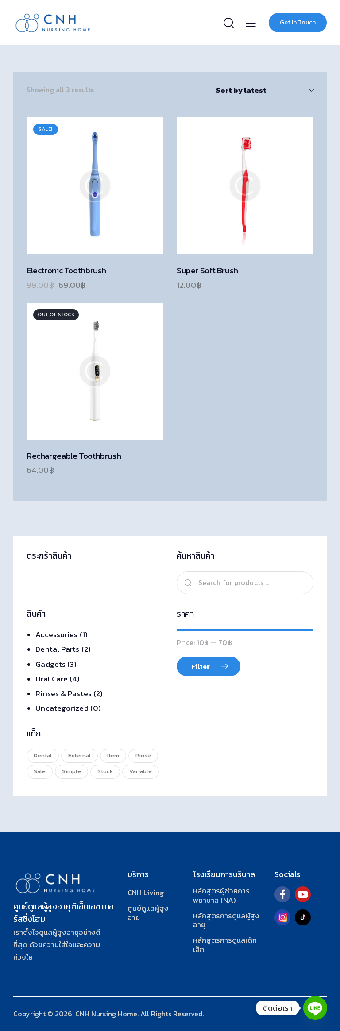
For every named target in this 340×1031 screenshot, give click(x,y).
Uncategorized (61, 708)
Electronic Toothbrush (66, 270)
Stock (105, 771)
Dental (43, 755)
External (79, 755)
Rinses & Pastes (63, 693)
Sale (40, 771)
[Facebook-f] (282, 894)
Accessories (56, 634)
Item (113, 755)
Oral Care (51, 679)
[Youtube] (303, 894)
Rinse (143, 755)
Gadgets (50, 664)
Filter (200, 666)
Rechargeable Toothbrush (74, 456)
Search (187, 582)
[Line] (315, 1008)
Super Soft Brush (207, 270)
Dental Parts (57, 649)
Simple (71, 771)
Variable (140, 771)
